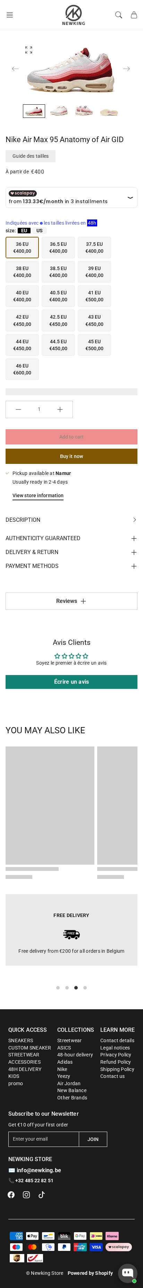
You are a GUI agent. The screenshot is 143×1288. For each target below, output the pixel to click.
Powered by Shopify (90, 1273)
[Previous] (15, 68)
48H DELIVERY (24, 1069)
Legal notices (115, 1048)
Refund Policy (115, 1062)
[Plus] (60, 409)
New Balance (71, 1090)
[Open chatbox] (127, 1273)
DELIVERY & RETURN (32, 552)
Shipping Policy (117, 1069)
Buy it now (71, 456)
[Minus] (18, 409)
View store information (38, 495)
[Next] (126, 68)
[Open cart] (134, 15)
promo (15, 1083)
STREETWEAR (24, 1054)
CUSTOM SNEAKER (29, 1048)
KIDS (13, 1076)
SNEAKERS (20, 1040)
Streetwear (69, 1040)
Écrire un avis (71, 681)
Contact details (117, 1040)
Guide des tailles (30, 156)
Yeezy (63, 1076)
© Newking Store (45, 1273)
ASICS (64, 1048)
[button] (12, 15)
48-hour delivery (75, 1054)
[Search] (118, 15)
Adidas (65, 1062)
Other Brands (72, 1097)
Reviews (66, 601)
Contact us (112, 1076)
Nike (62, 1069)
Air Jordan (69, 1083)
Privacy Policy (116, 1054)
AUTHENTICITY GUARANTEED (43, 538)
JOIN (93, 1139)
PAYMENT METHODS (32, 566)
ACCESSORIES (24, 1062)
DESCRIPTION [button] (23, 520)
